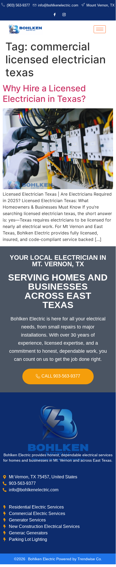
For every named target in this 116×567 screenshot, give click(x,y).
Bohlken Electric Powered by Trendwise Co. (65, 559)
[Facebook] (55, 15)
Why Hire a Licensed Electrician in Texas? (44, 93)
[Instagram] (64, 15)
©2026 (19, 559)
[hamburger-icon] (100, 29)
